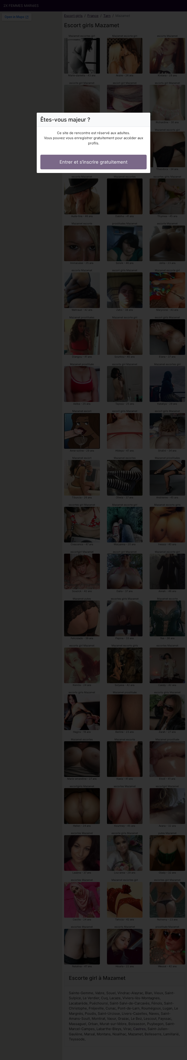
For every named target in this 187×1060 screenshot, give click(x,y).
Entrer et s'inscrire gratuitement (93, 162)
